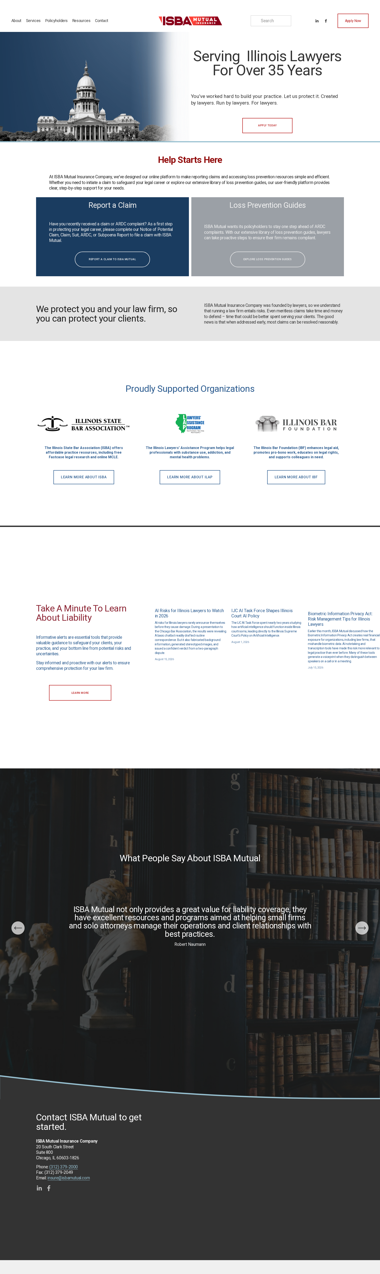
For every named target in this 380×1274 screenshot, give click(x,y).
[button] (372, 596)
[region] (190, 444)
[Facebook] (326, 21)
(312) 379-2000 (63, 1166)
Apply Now (353, 21)
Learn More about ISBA (84, 477)
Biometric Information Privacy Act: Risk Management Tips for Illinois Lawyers (340, 619)
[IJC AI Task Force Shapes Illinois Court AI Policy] (267, 603)
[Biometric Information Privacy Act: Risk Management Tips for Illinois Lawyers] (344, 604)
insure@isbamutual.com (69, 1177)
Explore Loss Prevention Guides (267, 259)
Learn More (80, 692)
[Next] (362, 928)
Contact (101, 20)
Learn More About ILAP (190, 477)
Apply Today (267, 125)
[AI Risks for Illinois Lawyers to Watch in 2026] (191, 603)
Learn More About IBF (296, 477)
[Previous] (18, 928)
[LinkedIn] (317, 21)
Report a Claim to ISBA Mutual (112, 259)
